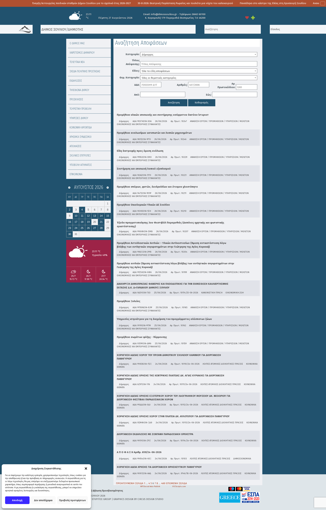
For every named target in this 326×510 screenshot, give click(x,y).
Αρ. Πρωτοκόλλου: (226, 85)
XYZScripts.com (179, 486)
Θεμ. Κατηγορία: (130, 77)
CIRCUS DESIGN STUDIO (150, 499)
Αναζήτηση (174, 102)
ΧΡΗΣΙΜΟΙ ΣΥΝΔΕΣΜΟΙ (80, 137)
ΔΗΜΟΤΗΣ (75, 29)
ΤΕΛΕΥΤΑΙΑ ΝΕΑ (77, 62)
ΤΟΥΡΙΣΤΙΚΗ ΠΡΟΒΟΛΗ (80, 109)
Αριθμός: (182, 84)
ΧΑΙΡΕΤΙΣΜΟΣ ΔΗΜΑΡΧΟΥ (82, 52)
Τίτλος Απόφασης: (133, 62)
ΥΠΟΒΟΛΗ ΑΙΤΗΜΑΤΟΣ (81, 165)
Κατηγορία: (133, 54)
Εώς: (208, 94)
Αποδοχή (17, 500)
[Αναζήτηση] (200, 29)
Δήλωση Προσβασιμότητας (108, 490)
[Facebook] (224, 17)
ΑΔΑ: (137, 84)
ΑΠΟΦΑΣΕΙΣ (75, 146)
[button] (86, 468)
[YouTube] (209, 17)
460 (163, 483)
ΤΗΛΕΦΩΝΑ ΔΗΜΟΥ (79, 90)
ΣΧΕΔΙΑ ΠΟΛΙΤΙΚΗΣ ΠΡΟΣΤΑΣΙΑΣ (85, 71)
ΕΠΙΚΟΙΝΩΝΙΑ (76, 174)
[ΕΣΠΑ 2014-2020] (250, 497)
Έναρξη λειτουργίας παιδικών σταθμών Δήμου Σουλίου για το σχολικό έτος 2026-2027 (56, 3)
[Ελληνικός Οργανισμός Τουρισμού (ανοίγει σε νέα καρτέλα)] (230, 497)
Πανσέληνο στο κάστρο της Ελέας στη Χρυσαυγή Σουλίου (248, 3)
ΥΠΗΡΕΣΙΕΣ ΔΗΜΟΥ (79, 118)
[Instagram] (217, 17)
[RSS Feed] (232, 17)
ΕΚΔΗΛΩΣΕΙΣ (76, 80)
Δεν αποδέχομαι (43, 500)
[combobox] (198, 54)
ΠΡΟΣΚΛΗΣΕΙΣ (76, 99)
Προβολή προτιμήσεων (72, 500)
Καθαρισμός (202, 102)
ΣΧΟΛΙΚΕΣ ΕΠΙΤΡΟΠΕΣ (80, 155)
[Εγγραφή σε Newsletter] (239, 17)
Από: (137, 94)
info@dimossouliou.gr (164, 14)
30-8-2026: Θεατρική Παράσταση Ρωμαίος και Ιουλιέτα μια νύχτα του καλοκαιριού (160, 3)
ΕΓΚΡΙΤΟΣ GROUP (101, 499)
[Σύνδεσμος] (245, 115)
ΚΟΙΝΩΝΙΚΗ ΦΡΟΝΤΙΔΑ (81, 127)
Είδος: (136, 70)
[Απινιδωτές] (247, 17)
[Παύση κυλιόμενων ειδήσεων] (322, 3)
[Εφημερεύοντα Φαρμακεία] (255, 17)
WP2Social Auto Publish (150, 486)
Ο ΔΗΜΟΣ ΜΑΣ (77, 43)
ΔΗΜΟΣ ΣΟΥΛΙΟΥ (53, 29)
